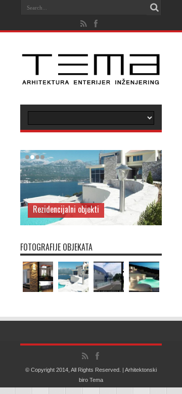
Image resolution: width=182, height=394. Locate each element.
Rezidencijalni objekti (66, 209)
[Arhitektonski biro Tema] (91, 79)
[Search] (154, 7)
